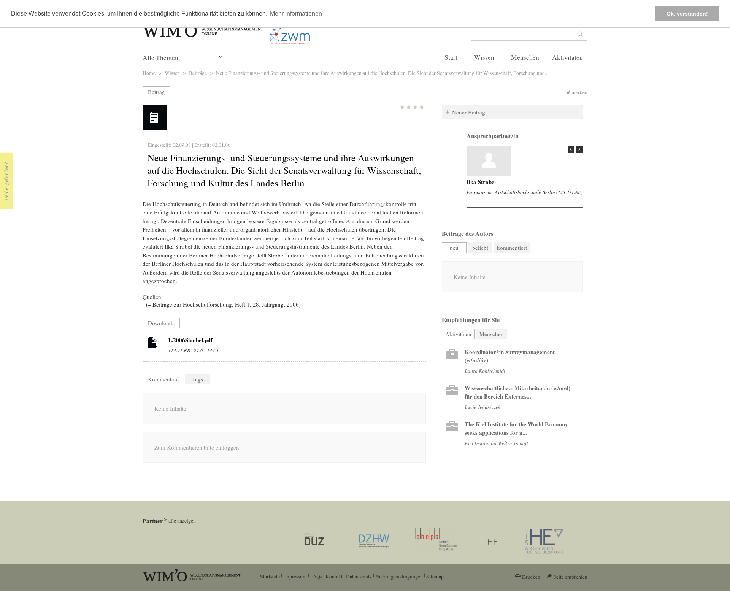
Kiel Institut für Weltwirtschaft (496, 442)
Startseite (270, 576)
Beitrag (156, 91)
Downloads (161, 323)
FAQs (316, 576)
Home (149, 72)
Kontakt (334, 576)
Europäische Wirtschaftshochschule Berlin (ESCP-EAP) (525, 191)
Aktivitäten (567, 57)
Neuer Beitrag (468, 112)
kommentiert (512, 247)
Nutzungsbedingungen (399, 576)
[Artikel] (153, 344)
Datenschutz (359, 576)
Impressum (295, 576)
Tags (197, 379)
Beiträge (198, 72)
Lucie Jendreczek (482, 406)
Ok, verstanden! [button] (687, 14)
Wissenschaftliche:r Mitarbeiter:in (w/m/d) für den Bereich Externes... (517, 392)
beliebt (480, 247)
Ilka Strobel (481, 182)
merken (579, 92)
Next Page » (579, 149)
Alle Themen (160, 57)
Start (450, 57)
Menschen (525, 57)
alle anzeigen (182, 520)
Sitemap (435, 576)
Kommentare (163, 379)
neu (454, 247)
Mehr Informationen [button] (296, 13)
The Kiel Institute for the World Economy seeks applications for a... (516, 428)
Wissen (484, 57)
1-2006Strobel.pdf (190, 340)
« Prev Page (571, 149)
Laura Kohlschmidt (485, 370)
